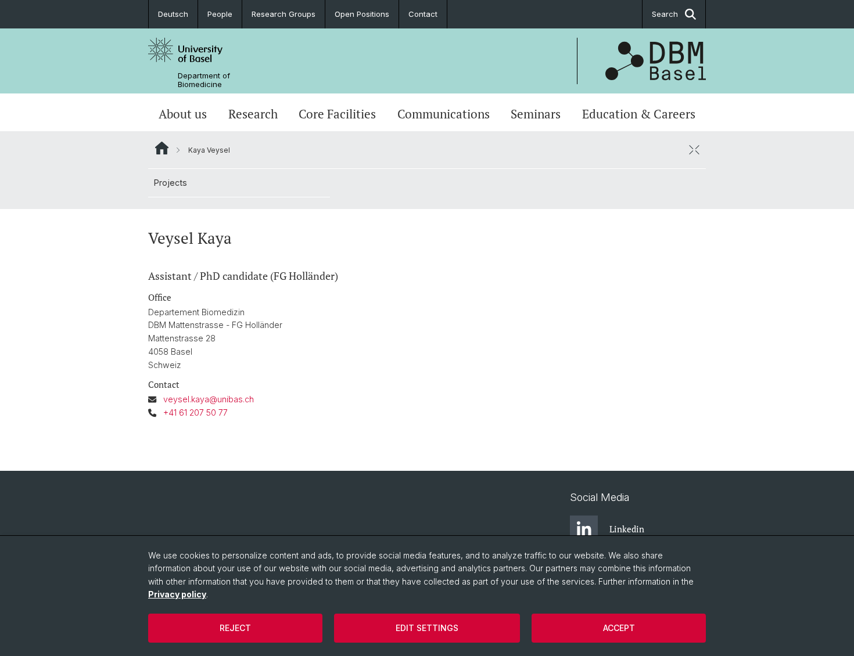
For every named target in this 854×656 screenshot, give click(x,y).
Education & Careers (638, 114)
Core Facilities (337, 114)
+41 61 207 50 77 (195, 412)
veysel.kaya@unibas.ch (208, 399)
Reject (235, 628)
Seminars (536, 114)
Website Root (161, 148)
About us (183, 114)
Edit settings (427, 628)
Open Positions (362, 14)
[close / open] (694, 149)
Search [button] (665, 14)
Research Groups (283, 14)
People (219, 14)
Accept (619, 628)
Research (253, 114)
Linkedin (626, 529)
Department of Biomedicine (204, 80)
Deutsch (173, 14)
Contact (422, 14)
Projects (170, 183)
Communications (443, 114)
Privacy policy (177, 594)
